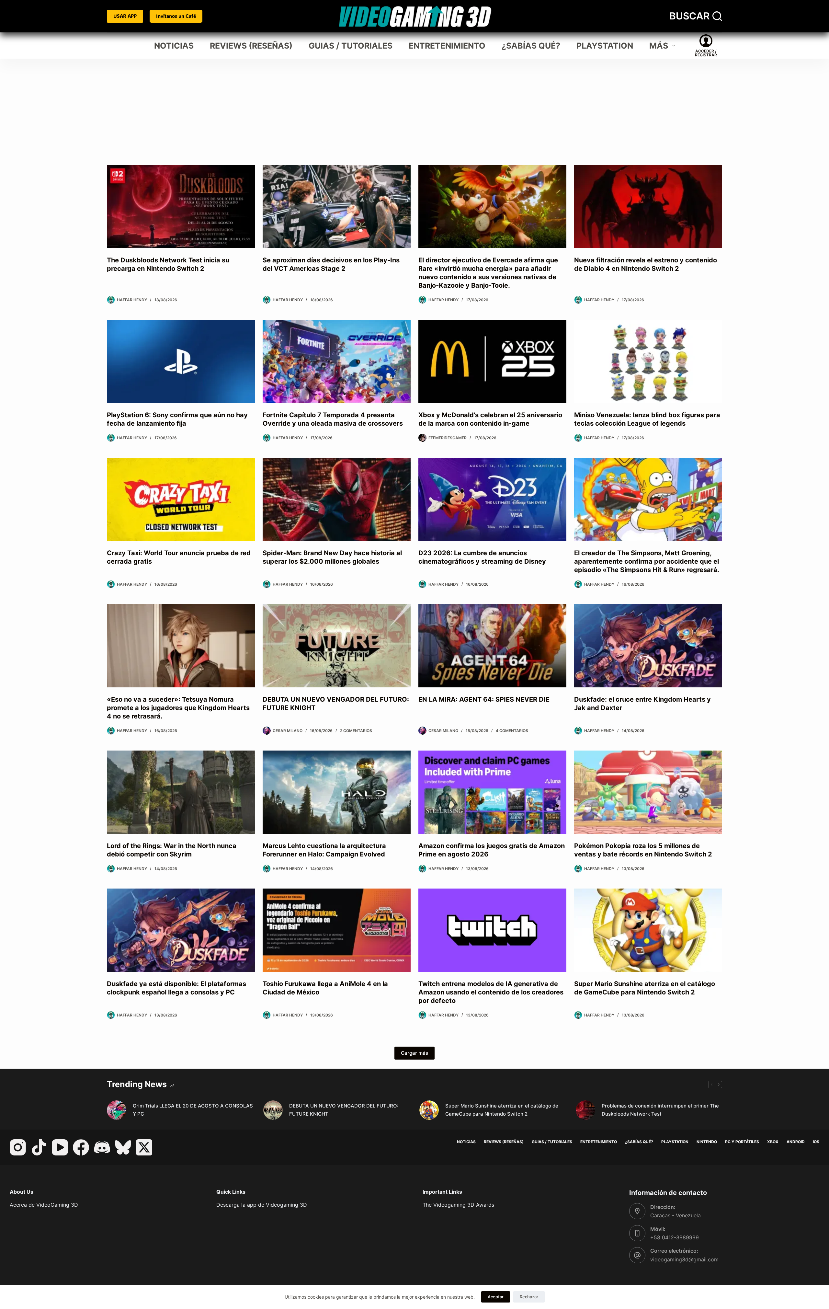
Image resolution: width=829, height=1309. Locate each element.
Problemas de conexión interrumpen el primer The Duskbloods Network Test (660, 1110)
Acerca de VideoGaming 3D (44, 1204)
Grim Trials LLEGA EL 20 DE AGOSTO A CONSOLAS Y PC (193, 1110)
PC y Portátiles (742, 1141)
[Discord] (102, 1147)
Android (796, 1141)
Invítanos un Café (176, 16)
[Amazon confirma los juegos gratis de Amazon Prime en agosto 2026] (492, 792)
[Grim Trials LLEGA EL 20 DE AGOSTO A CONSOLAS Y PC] (116, 1110)
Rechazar (529, 1296)
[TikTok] (39, 1147)
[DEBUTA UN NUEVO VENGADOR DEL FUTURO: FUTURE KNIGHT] (337, 645)
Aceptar (496, 1296)
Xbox (772, 1141)
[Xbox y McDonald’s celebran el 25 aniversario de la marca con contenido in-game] (492, 361)
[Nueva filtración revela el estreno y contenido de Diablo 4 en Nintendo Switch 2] (648, 206)
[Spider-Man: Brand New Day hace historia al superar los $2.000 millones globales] (337, 499)
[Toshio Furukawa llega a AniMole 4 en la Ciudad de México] (337, 930)
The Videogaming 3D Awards (458, 1204)
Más (658, 46)
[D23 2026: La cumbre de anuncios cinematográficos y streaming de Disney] (492, 499)
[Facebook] (81, 1147)
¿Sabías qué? (531, 46)
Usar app (125, 16)
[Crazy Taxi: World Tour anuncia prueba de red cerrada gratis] (181, 499)
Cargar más (414, 1053)
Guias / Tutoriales (350, 46)
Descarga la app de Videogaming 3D (261, 1204)
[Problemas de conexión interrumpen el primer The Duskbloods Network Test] (585, 1110)
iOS (816, 1141)
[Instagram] (18, 1147)
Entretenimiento (447, 46)
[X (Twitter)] (144, 1147)
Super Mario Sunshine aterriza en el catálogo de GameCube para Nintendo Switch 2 (501, 1110)
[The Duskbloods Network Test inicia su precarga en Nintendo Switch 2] (181, 206)
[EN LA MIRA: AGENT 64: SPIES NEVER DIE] (492, 645)
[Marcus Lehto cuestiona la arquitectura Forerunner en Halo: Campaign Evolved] (337, 792)
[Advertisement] (414, 107)
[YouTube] (60, 1147)
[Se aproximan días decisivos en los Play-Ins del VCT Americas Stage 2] (337, 206)
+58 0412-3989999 (674, 1237)
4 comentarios (512, 730)
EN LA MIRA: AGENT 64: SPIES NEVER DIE (484, 699)
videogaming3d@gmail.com (684, 1259)
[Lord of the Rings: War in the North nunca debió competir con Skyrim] (181, 792)
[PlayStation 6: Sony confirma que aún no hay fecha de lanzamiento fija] (181, 361)
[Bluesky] (123, 1147)
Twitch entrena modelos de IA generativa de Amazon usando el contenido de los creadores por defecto (490, 992)
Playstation (604, 46)
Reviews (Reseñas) (251, 46)
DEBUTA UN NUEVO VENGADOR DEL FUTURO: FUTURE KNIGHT (343, 1110)
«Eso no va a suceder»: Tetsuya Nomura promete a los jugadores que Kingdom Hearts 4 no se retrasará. (178, 707)
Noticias (174, 46)
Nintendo (707, 1141)
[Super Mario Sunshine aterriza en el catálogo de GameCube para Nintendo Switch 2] (648, 930)
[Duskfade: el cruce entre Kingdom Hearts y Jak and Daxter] (648, 645)
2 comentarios (356, 730)
